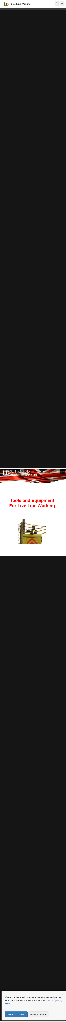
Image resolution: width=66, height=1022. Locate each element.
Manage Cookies (38, 1014)
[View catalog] (57, 3)
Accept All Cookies (16, 1014)
